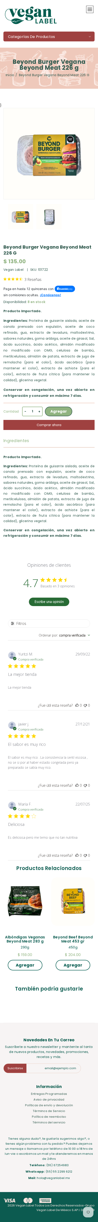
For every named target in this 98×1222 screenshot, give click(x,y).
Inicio (10, 75)
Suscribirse (15, 1068)
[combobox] (64, 635)
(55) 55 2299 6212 (59, 1171)
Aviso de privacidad (49, 1099)
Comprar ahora (49, 425)
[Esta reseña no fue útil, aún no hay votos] (85, 705)
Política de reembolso (49, 1117)
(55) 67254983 (57, 1165)
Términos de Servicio (49, 1111)
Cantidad (11, 411)
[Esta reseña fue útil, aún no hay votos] (77, 705)
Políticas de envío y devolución (49, 1105)
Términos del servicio (49, 1122)
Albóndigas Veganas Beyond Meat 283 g (25, 939)
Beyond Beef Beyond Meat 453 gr (73, 939)
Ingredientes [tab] (16, 440)
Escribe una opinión (49, 601)
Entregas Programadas (49, 1094)
